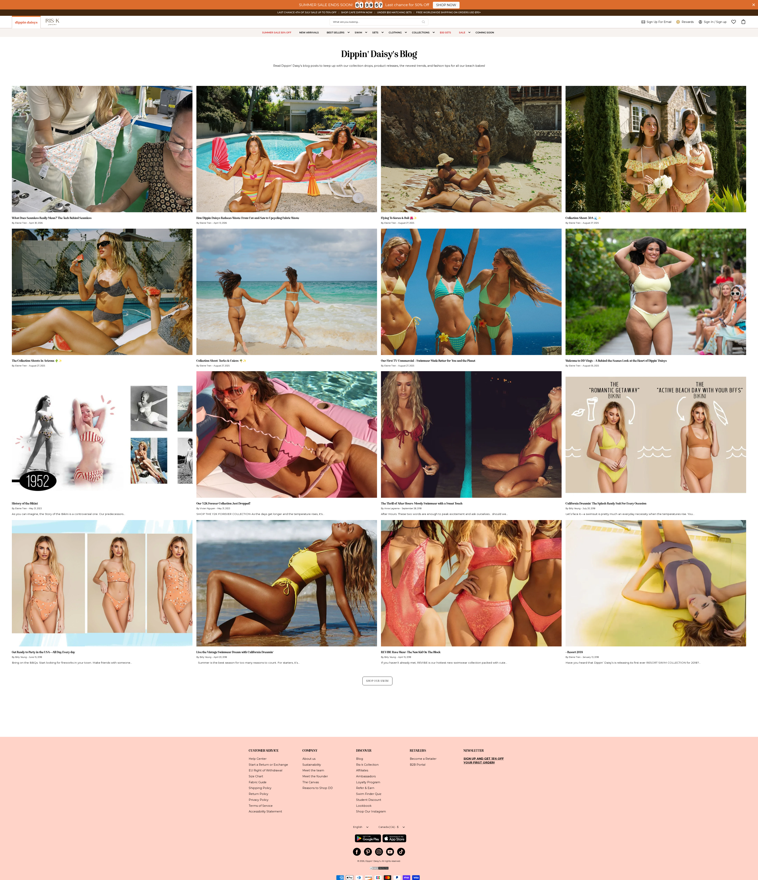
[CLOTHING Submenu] (406, 32)
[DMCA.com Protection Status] (379, 869)
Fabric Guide (257, 782)
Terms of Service (261, 805)
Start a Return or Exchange (268, 764)
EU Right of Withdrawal (265, 770)
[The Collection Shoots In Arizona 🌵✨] (102, 292)
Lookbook (363, 805)
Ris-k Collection (367, 764)
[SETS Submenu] (382, 32)
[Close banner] (753, 4)
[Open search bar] (423, 21)
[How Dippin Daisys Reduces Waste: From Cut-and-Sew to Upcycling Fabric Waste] (286, 149)
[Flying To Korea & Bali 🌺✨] (471, 149)
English (357, 827)
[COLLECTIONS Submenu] (433, 32)
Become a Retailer (423, 759)
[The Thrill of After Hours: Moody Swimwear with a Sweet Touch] (471, 434)
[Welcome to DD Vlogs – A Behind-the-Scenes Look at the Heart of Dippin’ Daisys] (656, 292)
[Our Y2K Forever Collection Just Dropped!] (286, 434)
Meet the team (313, 770)
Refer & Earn (365, 788)
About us (308, 759)
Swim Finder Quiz (368, 794)
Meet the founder (315, 776)
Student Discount (368, 799)
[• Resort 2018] (656, 583)
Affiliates (362, 770)
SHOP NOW (446, 5)
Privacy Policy (258, 799)
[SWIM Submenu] (366, 32)
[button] (743, 22)
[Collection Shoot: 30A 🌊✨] (656, 149)
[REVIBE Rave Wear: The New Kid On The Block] (471, 583)
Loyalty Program (368, 782)
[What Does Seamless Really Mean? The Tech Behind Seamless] (102, 149)
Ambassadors (366, 776)
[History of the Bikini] (102, 434)
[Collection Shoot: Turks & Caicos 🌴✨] (286, 292)
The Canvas (310, 782)
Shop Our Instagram (371, 811)
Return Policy (258, 794)
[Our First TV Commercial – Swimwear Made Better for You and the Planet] (471, 292)
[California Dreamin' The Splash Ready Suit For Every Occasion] (656, 434)
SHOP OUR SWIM (377, 681)
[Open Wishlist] (733, 22)
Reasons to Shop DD (317, 788)
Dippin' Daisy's (373, 861)
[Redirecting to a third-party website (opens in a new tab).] (368, 838)
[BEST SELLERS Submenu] (348, 32)
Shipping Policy (260, 788)
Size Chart (256, 776)
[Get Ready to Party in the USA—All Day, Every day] (102, 583)
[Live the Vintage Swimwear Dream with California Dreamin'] (286, 583)
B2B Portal (417, 764)
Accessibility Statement (265, 811)
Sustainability (311, 764)
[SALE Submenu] (469, 32)
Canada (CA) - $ (388, 827)
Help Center (257, 759)
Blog (359, 759)
